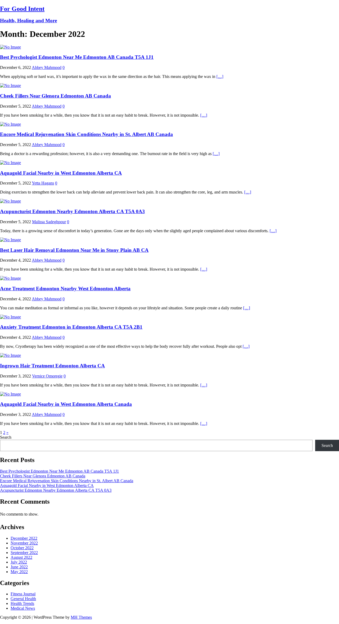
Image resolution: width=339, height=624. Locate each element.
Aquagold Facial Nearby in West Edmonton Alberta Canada (66, 404)
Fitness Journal (23, 594)
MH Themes (81, 617)
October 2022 (22, 548)
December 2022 (24, 538)
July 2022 (19, 562)
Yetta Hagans (43, 183)
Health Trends (22, 603)
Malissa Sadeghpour (49, 221)
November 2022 (24, 543)
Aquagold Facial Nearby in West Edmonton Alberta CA (61, 173)
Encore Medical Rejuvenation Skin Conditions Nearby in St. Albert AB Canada (86, 134)
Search (5, 437)
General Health (23, 598)
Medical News (23, 608)
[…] (219, 76)
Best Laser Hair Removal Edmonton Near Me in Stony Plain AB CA (74, 250)
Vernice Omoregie (47, 376)
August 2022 (21, 557)
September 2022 (24, 552)
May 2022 (19, 571)
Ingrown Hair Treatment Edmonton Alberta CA (52, 365)
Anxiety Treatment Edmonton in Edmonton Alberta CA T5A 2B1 (71, 327)
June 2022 (19, 567)
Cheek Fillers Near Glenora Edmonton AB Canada (55, 96)
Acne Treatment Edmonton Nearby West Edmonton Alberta (65, 288)
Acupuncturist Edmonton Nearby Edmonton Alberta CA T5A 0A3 (72, 211)
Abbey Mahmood (46, 67)
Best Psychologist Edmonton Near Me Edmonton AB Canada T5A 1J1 (77, 57)
